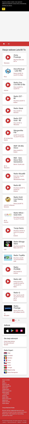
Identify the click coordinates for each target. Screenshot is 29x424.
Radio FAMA (5, 397)
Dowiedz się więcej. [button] (7, 5)
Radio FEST (5, 387)
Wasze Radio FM (6, 386)
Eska (3, 381)
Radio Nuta (5, 400)
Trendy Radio (5, 394)
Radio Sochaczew (6, 391)
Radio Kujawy (5, 392)
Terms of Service (11, 422)
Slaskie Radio (5, 389)
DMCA (19, 422)
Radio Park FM (6, 401)
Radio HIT (4, 395)
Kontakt (6, 344)
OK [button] (3, 8)
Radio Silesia (5, 403)
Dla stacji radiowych (9, 343)
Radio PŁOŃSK (6, 380)
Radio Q (4, 383)
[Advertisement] (14, 26)
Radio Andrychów (6, 398)
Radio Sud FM (5, 384)
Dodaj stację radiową (9, 341)
